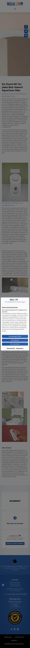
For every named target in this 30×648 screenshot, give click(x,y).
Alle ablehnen (15, 340)
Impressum (19, 348)
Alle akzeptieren (15, 344)
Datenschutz (11, 348)
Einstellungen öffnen (15, 336)
